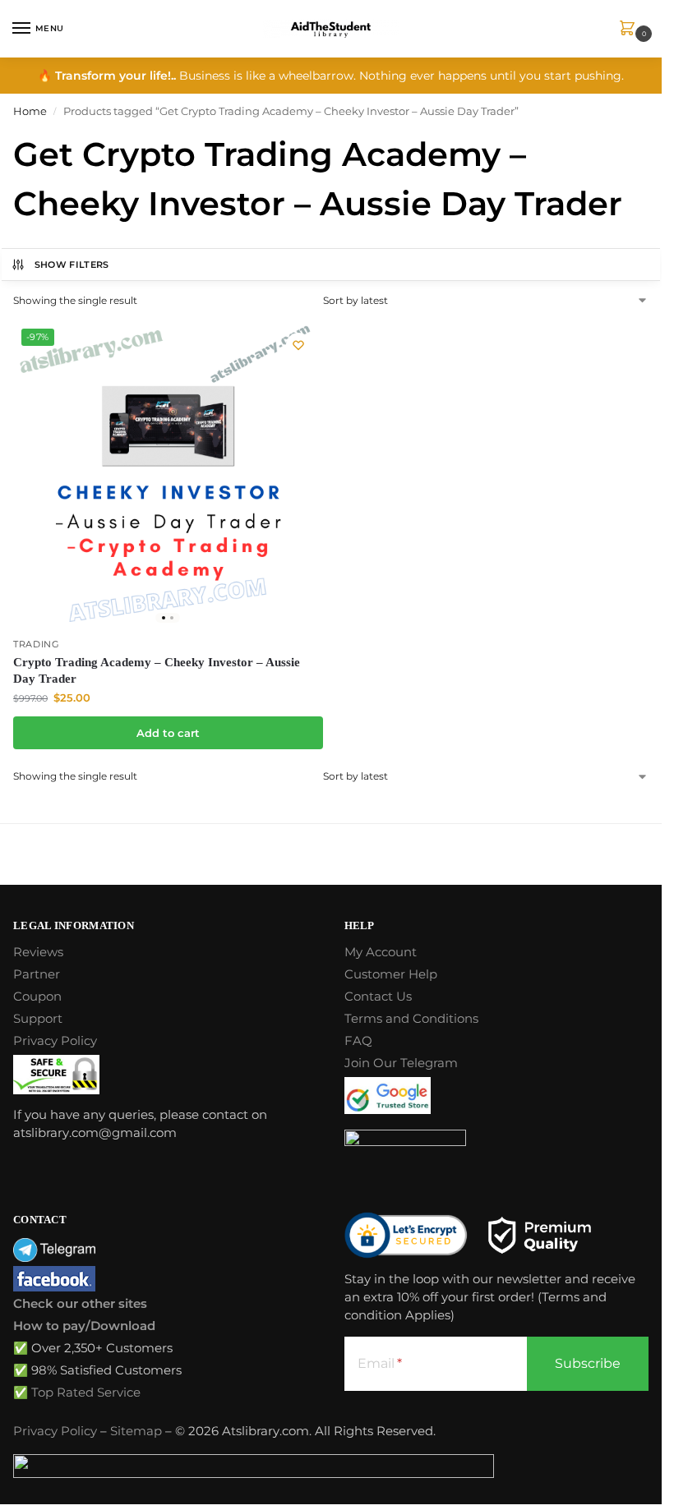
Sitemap (136, 1431)
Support (37, 1018)
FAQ (358, 1041)
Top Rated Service (86, 1392)
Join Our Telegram (401, 1063)
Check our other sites (80, 1303)
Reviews (38, 952)
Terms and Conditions (411, 1018)
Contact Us (378, 996)
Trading (36, 644)
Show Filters (72, 264)
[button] (630, 29)
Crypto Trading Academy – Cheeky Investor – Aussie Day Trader (156, 670)
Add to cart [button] (168, 732)
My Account (380, 952)
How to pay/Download (84, 1326)
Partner (36, 974)
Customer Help (390, 974)
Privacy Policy (55, 1041)
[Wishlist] (298, 345)
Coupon (37, 996)
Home (30, 110)
